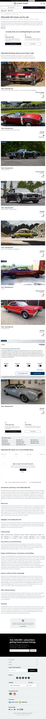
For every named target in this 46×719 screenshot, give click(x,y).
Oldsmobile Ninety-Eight (21, 444)
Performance (26, 19)
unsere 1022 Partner (9, 350)
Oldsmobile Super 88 (34, 441)
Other (34, 19)
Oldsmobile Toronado (34, 443)
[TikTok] (29, 678)
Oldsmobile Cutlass (6, 443)
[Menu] (41, 3)
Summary (37, 19)
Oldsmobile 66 (5, 439)
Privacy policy (24, 713)
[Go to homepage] (21, 3)
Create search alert (34, 7)
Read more (3, 27)
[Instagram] (26, 678)
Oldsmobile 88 (5, 441)
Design (30, 19)
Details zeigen (40, 369)
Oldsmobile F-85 (19, 439)
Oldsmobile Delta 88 (6, 444)
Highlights (15, 19)
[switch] (17, 366)
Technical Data (20, 19)
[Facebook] (17, 678)
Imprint (15, 713)
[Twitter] (20, 678)
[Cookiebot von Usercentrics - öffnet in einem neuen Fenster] (40, 345)
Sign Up (22, 471)
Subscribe (33, 650)
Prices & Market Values (5, 19)
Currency (30, 682)
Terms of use (19, 713)
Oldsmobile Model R (20, 443)
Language (11, 682)
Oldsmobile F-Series (20, 441)
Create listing (32, 43)
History (11, 19)
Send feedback (23, 626)
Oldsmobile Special (34, 439)
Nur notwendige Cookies (23, 373)
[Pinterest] (23, 678)
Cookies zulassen (37, 373)
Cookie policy (29, 713)
